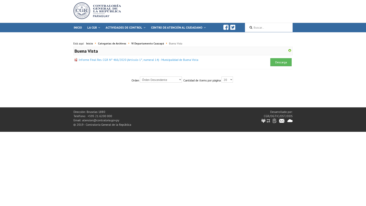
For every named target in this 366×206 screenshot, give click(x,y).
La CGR (92, 27)
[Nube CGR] (290, 120)
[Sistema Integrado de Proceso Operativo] (268, 120)
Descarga (281, 62)
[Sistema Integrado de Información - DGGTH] (264, 120)
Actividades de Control (124, 27)
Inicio (78, 27)
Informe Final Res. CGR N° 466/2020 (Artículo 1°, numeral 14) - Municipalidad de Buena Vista (138, 60)
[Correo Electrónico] (281, 120)
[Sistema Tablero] (274, 120)
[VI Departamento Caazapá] (289, 50)
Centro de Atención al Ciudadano (176, 27)
